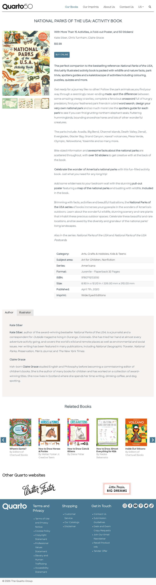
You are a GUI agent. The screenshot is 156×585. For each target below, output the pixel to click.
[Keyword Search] (150, 7)
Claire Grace (17, 360)
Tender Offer (100, 551)
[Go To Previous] (2, 441)
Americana (88, 266)
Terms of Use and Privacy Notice (42, 523)
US (140, 7)
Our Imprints (91, 7)
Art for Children (91, 260)
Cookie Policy (42, 531)
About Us (109, 7)
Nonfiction (108, 260)
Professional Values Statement (41, 547)
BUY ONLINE (62, 55)
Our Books (71, 7)
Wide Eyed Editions (93, 295)
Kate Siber (16, 325)
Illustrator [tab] (25, 312)
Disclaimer (70, 526)
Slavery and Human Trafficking (41, 560)
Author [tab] (9, 312)
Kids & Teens (118, 254)
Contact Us (126, 7)
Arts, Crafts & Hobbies (95, 254)
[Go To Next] (151, 441)
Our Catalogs (71, 522)
